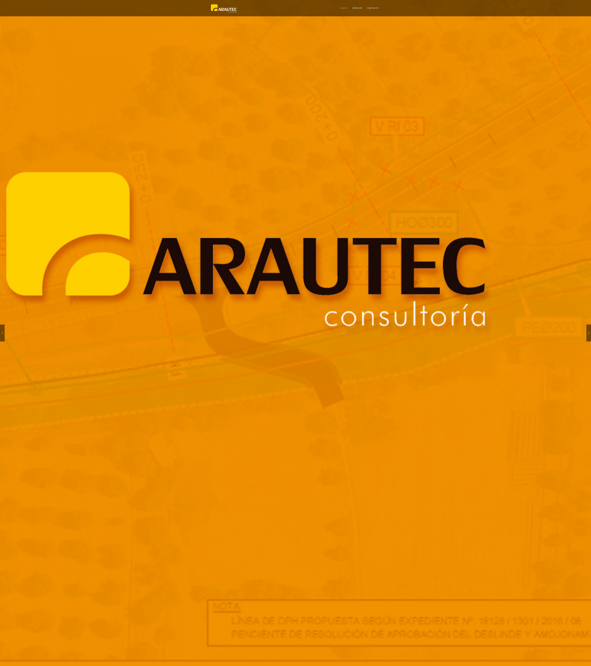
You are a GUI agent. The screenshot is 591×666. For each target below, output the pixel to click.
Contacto (373, 8)
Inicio (344, 8)
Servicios (357, 8)
